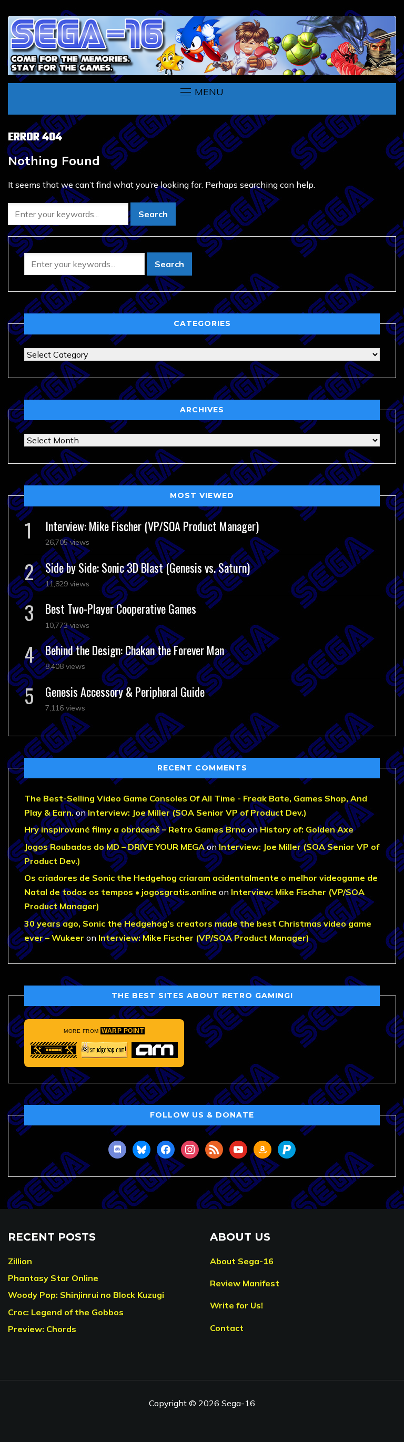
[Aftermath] (155, 1050)
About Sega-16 (242, 1261)
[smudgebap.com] (104, 1050)
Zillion (20, 1261)
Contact (227, 1328)
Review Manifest (244, 1283)
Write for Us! (236, 1305)
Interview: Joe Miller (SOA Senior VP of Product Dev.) (197, 812)
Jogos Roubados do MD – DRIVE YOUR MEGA (114, 846)
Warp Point (123, 1030)
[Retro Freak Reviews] (54, 1050)
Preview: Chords (42, 1329)
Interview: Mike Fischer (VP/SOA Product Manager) (152, 525)
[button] (202, 92)
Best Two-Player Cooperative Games (120, 608)
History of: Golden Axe (307, 829)
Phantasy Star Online (53, 1278)
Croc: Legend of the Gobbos (66, 1312)
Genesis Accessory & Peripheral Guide (125, 691)
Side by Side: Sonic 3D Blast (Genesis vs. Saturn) (147, 567)
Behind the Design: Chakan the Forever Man (134, 650)
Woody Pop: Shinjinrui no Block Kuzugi (86, 1294)
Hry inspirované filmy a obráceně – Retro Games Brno (135, 829)
